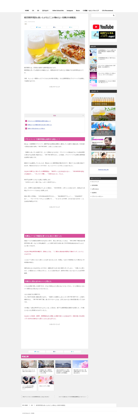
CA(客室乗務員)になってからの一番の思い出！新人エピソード (106, 81)
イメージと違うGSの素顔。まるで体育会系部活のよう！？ (28, 387)
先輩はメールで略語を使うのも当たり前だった (40, 124)
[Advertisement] (55, 98)
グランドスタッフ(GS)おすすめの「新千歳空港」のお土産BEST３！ (106, 66)
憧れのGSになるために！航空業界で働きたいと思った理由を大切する (80, 371)
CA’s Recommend (107, 10)
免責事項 (94, 192)
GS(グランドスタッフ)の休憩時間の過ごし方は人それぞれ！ (36, 396)
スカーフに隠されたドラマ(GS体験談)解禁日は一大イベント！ (73, 396)
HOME (27, 10)
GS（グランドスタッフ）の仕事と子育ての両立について (28, 370)
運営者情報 (95, 185)
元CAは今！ (45, 10)
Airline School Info (58, 10)
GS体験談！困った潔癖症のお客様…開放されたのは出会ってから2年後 (45, 371)
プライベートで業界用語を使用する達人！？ (39, 121)
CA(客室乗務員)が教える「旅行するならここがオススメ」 (106, 58)
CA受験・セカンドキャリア (91, 10)
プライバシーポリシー (97, 196)
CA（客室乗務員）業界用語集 (99, 104)
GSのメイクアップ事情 (44, 386)
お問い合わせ (95, 189)
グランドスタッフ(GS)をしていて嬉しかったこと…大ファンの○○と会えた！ (106, 74)
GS (38, 10)
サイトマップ (95, 181)
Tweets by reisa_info (103, 169)
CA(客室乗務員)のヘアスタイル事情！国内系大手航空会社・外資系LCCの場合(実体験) (106, 52)
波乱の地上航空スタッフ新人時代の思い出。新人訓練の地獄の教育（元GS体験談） (63, 371)
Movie (78, 10)
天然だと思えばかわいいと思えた (36, 128)
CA (33, 10)
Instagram (70, 10)
